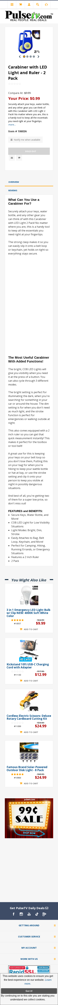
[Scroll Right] (38, 56)
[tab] (29, 182)
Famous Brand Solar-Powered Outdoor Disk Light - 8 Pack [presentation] (27, 769)
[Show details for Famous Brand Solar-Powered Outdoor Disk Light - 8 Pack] (29, 752)
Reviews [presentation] (12, 190)
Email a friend (12, 158)
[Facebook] (13, 914)
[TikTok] (36, 914)
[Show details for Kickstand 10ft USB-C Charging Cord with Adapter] (29, 650)
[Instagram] (21, 914)
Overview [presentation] (13, 182)
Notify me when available (27, 139)
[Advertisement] (29, 175)
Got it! (29, 991)
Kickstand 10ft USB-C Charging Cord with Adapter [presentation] (28, 666)
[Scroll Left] (19, 56)
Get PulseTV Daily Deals (27, 908)
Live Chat (19, 158)
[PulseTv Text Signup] (44, 914)
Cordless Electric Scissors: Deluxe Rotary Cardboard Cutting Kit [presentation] (29, 717)
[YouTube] (29, 914)
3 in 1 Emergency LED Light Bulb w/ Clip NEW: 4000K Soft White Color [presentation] (28, 612)
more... (12, 124)
